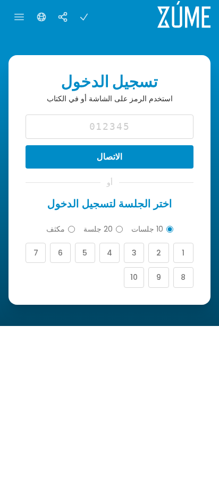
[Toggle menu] (19, 17)
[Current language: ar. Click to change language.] (41, 17)
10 (134, 277)
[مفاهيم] (62, 17)
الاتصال (109, 157)
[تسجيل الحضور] (84, 17)
